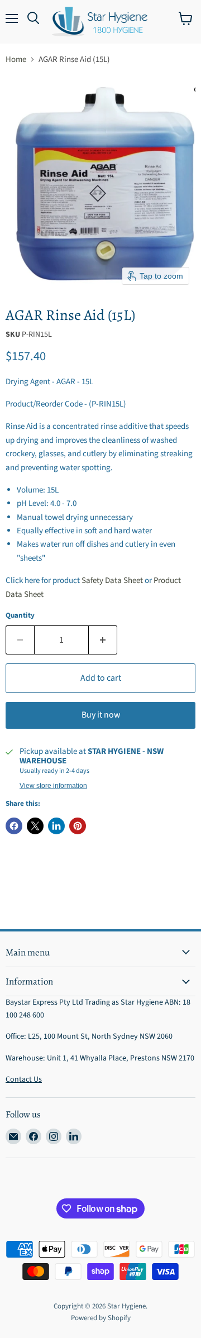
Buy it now (101, 715)
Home (16, 59)
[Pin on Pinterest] (77, 826)
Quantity (20, 615)
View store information (53, 786)
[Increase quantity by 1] (103, 639)
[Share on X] (35, 826)
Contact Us (24, 1079)
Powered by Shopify (101, 1318)
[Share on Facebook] (14, 826)
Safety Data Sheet (112, 580)
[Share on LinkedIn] (56, 826)
